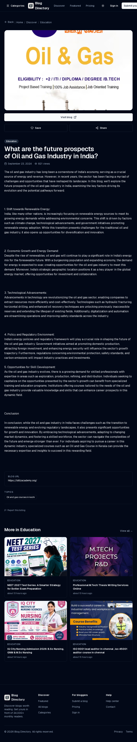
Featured (75, 5)
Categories (44, 712)
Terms (129, 731)
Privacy (118, 731)
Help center (112, 701)
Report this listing (16, 510)
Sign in (114, 5)
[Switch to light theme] (102, 5)
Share (103, 128)
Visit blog (66, 117)
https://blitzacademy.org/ (22, 480)
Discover (59, 5)
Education (46, 22)
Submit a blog (80, 701)
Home (19, 22)
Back (11, 22)
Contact (110, 706)
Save (38, 128)
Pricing (90, 5)
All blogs (43, 706)
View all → (126, 530)
